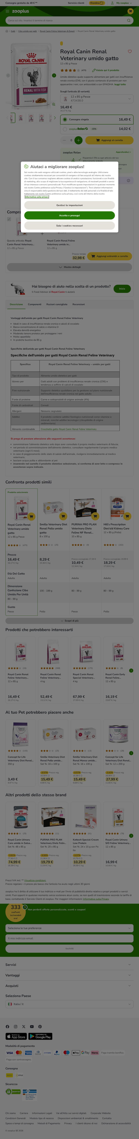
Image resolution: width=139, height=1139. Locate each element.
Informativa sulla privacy (37, 196)
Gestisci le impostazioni (69, 205)
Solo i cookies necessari (69, 225)
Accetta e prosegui (69, 215)
